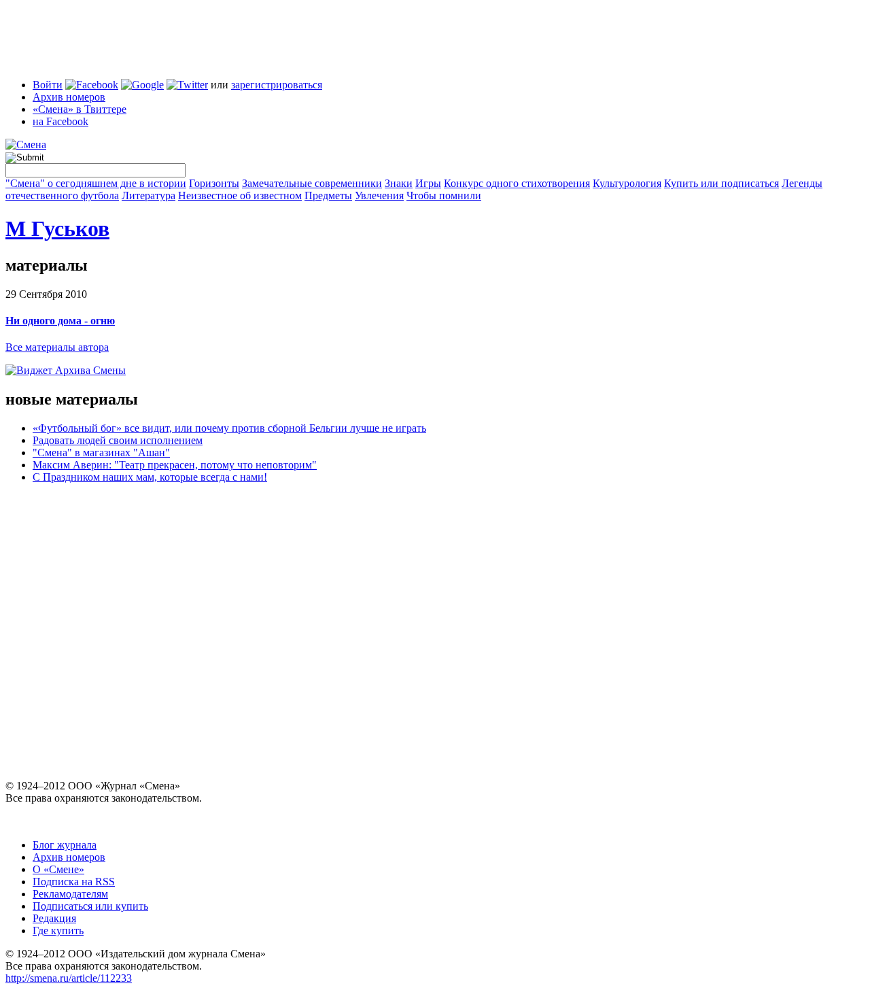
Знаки (399, 183)
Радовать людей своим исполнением (118, 440)
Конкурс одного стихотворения (517, 183)
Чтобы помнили (443, 195)
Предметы (328, 195)
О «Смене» (58, 869)
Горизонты (214, 183)
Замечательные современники (312, 183)
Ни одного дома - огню (60, 320)
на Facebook (60, 121)
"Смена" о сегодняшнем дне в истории (95, 183)
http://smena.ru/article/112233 (68, 978)
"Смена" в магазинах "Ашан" (101, 452)
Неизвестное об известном (240, 195)
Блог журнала (65, 845)
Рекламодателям (70, 894)
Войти (48, 84)
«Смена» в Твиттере (79, 109)
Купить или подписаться (721, 183)
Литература (148, 195)
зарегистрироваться (276, 84)
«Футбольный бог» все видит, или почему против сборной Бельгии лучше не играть (229, 428)
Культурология (627, 183)
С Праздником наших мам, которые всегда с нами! (150, 477)
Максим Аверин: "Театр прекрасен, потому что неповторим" (175, 465)
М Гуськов (57, 228)
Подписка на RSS (74, 881)
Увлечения (379, 195)
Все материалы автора (57, 347)
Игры (428, 183)
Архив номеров (69, 97)
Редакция (54, 918)
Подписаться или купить (90, 906)
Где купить (58, 930)
